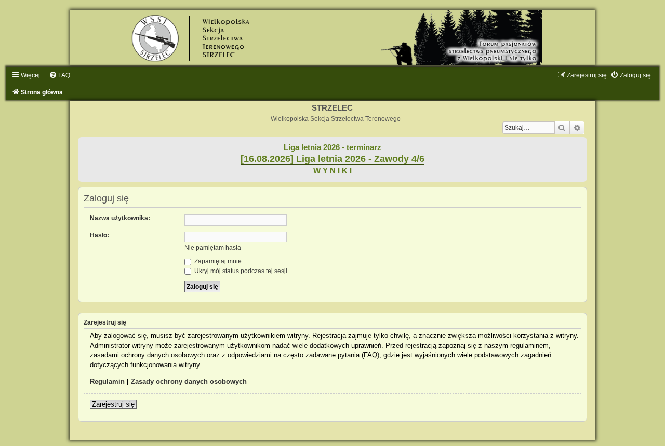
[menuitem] (59, 75)
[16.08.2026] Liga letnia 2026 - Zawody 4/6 (332, 159)
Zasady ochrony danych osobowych (189, 381)
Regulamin (107, 381)
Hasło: (99, 235)
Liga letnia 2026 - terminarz (332, 147)
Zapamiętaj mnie (217, 261)
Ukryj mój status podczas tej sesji (240, 271)
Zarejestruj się (113, 404)
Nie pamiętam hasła (212, 247)
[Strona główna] (332, 37)
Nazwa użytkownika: (120, 218)
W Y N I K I (332, 171)
